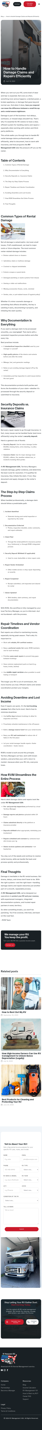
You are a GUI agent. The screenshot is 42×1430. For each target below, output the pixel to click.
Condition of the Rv (11, 1196)
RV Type (25, 1165)
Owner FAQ (27, 1396)
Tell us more (8, 1207)
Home (3, 1385)
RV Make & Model (10, 1176)
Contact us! (10, 945)
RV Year (25, 1176)
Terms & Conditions (8, 1411)
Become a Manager (8, 1391)
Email (24, 1155)
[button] (39, 4)
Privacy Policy (6, 1408)
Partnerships (5, 1388)
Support (26, 1399)
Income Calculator (29, 1388)
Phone (5, 1165)
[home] (5, 4)
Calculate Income (30, 4)
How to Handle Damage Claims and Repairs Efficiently (22, 16)
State (24, 1186)
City (4, 1186)
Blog (2, 16)
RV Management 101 (30, 1391)
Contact (17, 4)
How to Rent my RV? (30, 1393)
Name (5, 1155)
